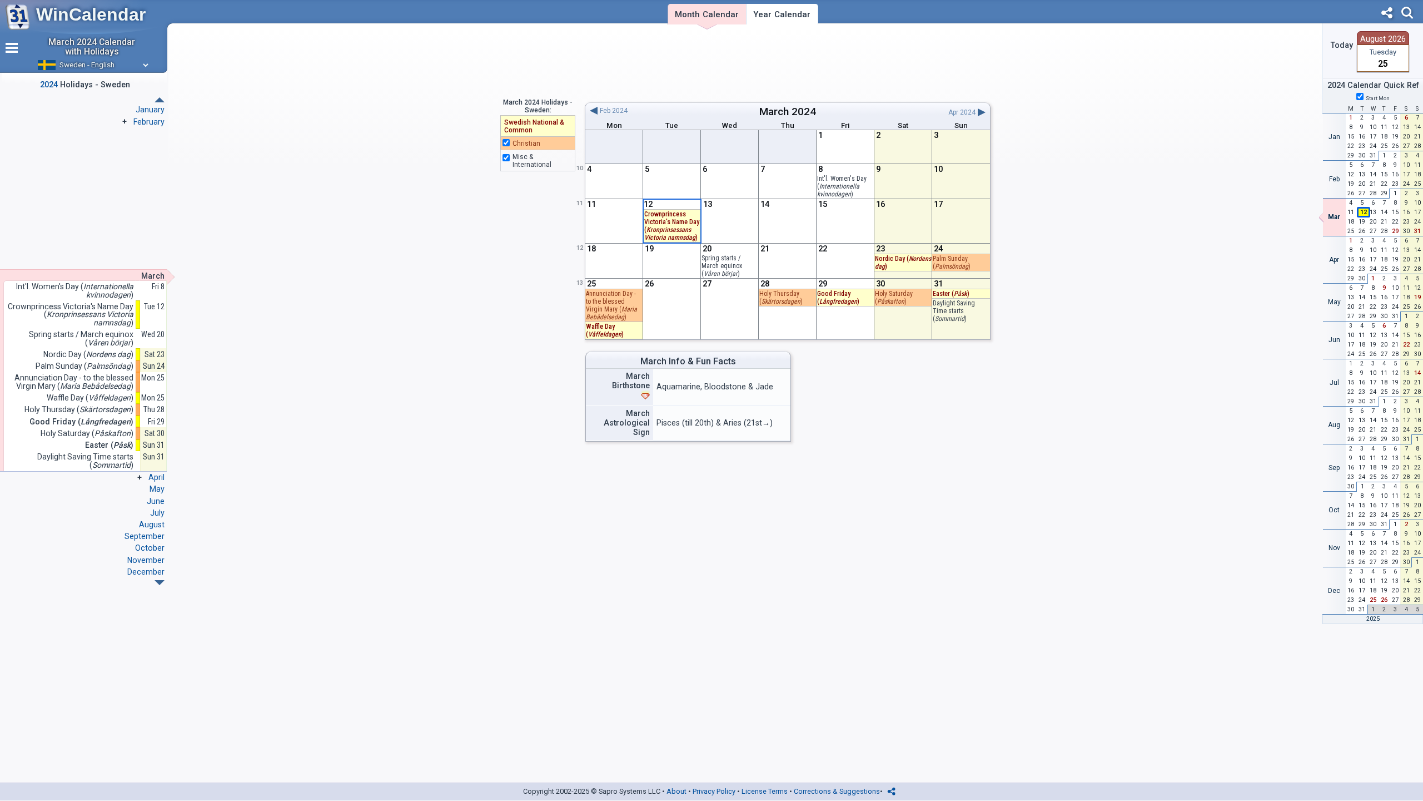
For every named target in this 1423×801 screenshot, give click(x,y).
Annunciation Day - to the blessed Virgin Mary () (73, 382)
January (150, 109)
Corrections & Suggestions (837, 791)
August (152, 524)
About (676, 791)
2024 (804, 111)
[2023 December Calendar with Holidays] (160, 99)
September (145, 536)
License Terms (765, 791)
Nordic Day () (88, 354)
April (156, 477)
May (157, 488)
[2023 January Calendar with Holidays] (160, 582)
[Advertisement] (787, 63)
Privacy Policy (714, 791)
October (150, 547)
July (157, 512)
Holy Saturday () (894, 297)
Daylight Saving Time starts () (954, 311)
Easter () (951, 294)
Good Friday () (838, 297)
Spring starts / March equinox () (721, 266)
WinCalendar (91, 14)
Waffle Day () (605, 330)
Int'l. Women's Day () (842, 186)
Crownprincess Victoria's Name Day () (70, 315)
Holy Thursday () (781, 297)
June (156, 501)
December (146, 571)
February (149, 121)
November (146, 560)
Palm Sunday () (952, 262)
